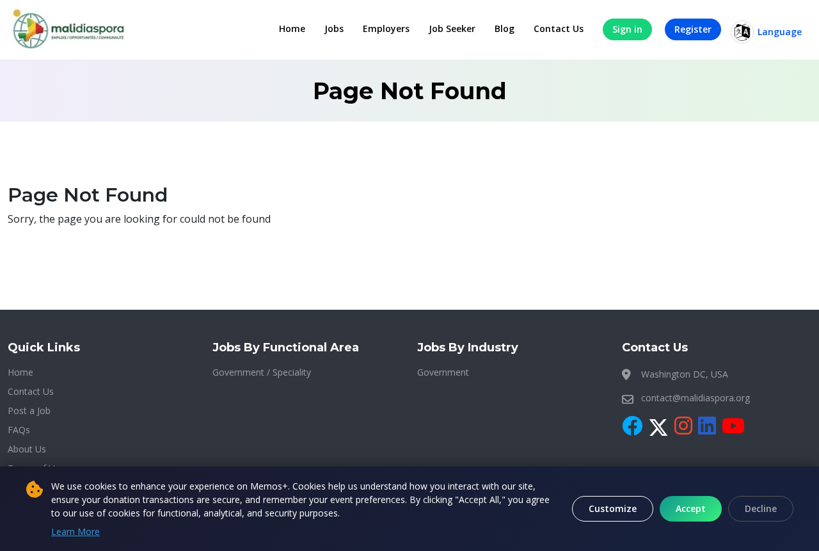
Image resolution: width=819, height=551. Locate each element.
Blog (504, 28)
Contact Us (559, 28)
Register (693, 29)
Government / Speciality (261, 372)
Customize (613, 508)
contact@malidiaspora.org (695, 398)
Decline (761, 508)
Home (292, 28)
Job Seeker (452, 28)
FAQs (19, 430)
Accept (691, 508)
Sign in (627, 29)
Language (780, 32)
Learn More (75, 531)
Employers (386, 28)
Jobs (334, 28)
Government (443, 372)
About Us (27, 449)
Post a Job (29, 410)
